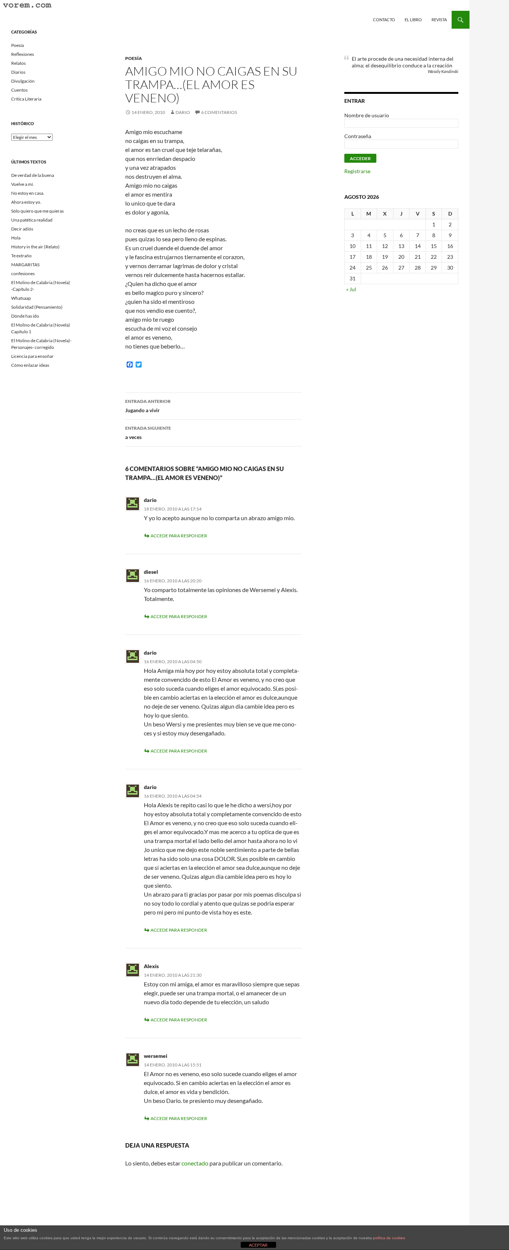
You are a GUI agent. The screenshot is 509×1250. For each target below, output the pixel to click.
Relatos (18, 63)
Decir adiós (22, 229)
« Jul (351, 289)
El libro (413, 19)
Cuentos (19, 90)
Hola (15, 238)
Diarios (18, 72)
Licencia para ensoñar (32, 356)
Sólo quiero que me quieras (37, 211)
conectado (194, 1163)
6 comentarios (219, 112)
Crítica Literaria (26, 99)
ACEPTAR (258, 1245)
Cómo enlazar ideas (30, 365)
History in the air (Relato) (35, 246)
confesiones (23, 273)
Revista (439, 19)
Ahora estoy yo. (26, 202)
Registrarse (357, 171)
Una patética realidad (32, 220)
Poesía (133, 58)
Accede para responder (179, 535)
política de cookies (389, 1238)
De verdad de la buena (32, 175)
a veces (148, 432)
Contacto (384, 19)
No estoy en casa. (27, 193)
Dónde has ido (25, 316)
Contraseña (357, 136)
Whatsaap (21, 298)
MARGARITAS (25, 264)
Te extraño (21, 255)
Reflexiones (22, 54)
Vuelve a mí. (22, 184)
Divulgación (23, 81)
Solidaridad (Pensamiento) (37, 307)
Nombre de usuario (366, 115)
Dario (183, 112)
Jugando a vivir (148, 405)
